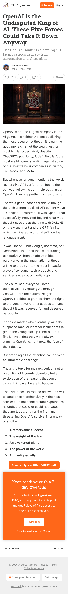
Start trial (34, 522)
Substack (16, 586)
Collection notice (34, 568)
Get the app (52, 577)
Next (56, 548)
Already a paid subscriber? (34, 531)
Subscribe (47, 5)
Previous (14, 548)
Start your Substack (24, 577)
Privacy (44, 564)
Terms (54, 564)
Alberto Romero (21, 65)
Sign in (60, 5)
